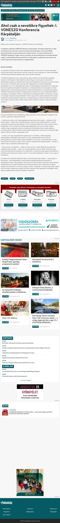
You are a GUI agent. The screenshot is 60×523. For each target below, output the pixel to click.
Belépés (47, 1)
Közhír (4, 341)
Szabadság (13, 38)
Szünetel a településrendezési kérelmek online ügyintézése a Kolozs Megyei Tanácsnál (26, 348)
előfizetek (8, 205)
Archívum (30, 509)
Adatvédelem (7, 509)
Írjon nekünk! (6, 515)
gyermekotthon (29, 178)
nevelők (20, 178)
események (40, 10)
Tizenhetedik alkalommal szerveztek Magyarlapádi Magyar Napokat (21, 371)
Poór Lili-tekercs (9, 318)
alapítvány (4, 178)
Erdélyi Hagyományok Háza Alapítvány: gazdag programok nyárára (14, 262)
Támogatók (53, 511)
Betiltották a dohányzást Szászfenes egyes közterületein (18, 343)
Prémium (51, 199)
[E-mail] (48, 5)
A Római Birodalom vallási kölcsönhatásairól (14, 376)
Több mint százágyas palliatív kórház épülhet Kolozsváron (18, 362)
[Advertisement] (30, 443)
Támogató (37, 199)
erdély (32, 10)
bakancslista (22, 10)
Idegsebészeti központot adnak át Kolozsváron (15, 358)
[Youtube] (51, 5)
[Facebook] (45, 5)
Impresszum (53, 509)
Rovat (6, 40)
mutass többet (26, 380)
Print (8, 199)
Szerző (7, 38)
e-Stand (22, 199)
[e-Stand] (54, 5)
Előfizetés (55, 1)
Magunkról (7, 511)
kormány (5, 10)
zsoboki (13, 178)
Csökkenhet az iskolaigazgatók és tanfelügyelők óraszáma (18, 353)
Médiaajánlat (30, 511)
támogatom (37, 205)
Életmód (11, 40)
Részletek (8, 207)
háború (13, 10)
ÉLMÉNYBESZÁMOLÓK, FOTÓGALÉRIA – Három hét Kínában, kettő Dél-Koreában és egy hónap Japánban (31, 412)
